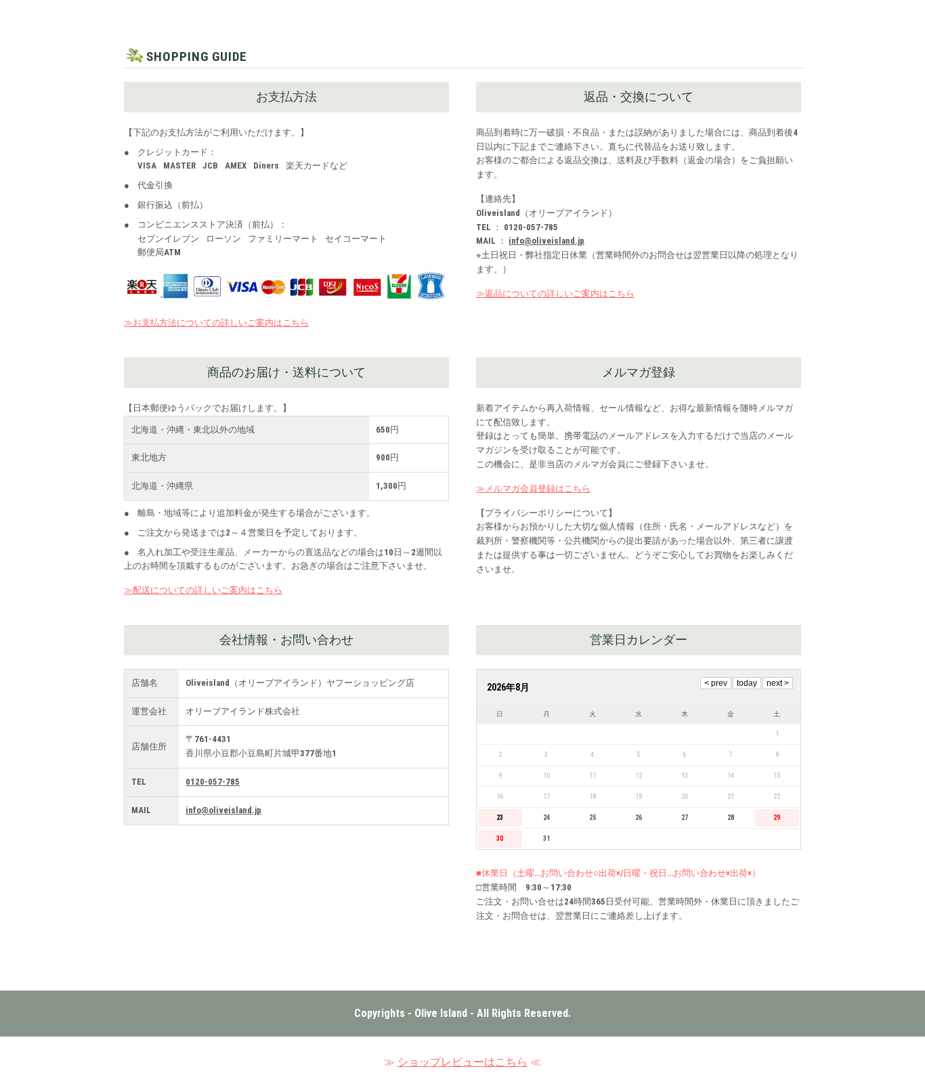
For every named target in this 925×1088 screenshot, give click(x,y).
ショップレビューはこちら (462, 1062)
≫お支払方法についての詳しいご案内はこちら (216, 323)
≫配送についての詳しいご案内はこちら (203, 590)
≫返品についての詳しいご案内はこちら (555, 293)
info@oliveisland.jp (546, 241)
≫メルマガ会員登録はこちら (533, 488)
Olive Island (440, 1013)
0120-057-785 (213, 782)
